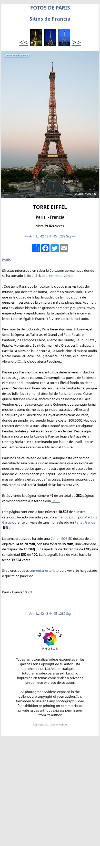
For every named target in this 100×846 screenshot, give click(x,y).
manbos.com (67, 517)
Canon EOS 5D (61, 538)
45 (55, 236)
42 (42, 236)
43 (46, 236)
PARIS (6, 259)
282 (62, 236)
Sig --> (70, 236)
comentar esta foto (44, 570)
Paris (78, 522)
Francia (89, 522)
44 (51, 236)
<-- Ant (30, 236)
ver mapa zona (60, 275)
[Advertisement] (50, 793)
